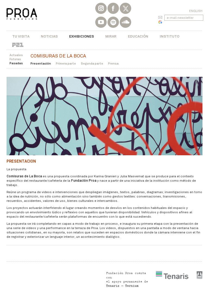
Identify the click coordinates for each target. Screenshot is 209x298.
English (195, 11)
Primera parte (66, 63)
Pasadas (16, 63)
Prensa (113, 63)
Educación (138, 36)
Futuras (15, 59)
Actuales (16, 55)
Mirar (110, 36)
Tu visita (20, 36)
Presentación (40, 63)
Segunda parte (92, 63)
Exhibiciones (81, 36)
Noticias (49, 36)
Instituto (169, 36)
